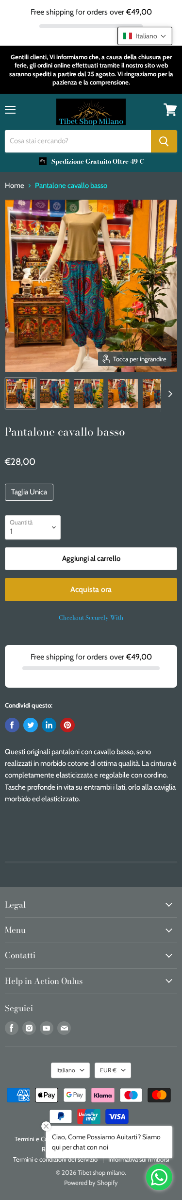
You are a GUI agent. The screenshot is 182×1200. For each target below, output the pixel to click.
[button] (145, 36)
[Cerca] (164, 141)
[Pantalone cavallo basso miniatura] (20, 393)
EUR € (108, 1070)
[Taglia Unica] (30, 503)
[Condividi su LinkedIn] (49, 725)
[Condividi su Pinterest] (67, 725)
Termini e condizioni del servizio (55, 1159)
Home (14, 186)
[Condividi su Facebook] (12, 725)
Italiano (65, 1070)
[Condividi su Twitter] (30, 725)
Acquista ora (91, 589)
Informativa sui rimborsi (138, 1159)
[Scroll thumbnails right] (168, 394)
